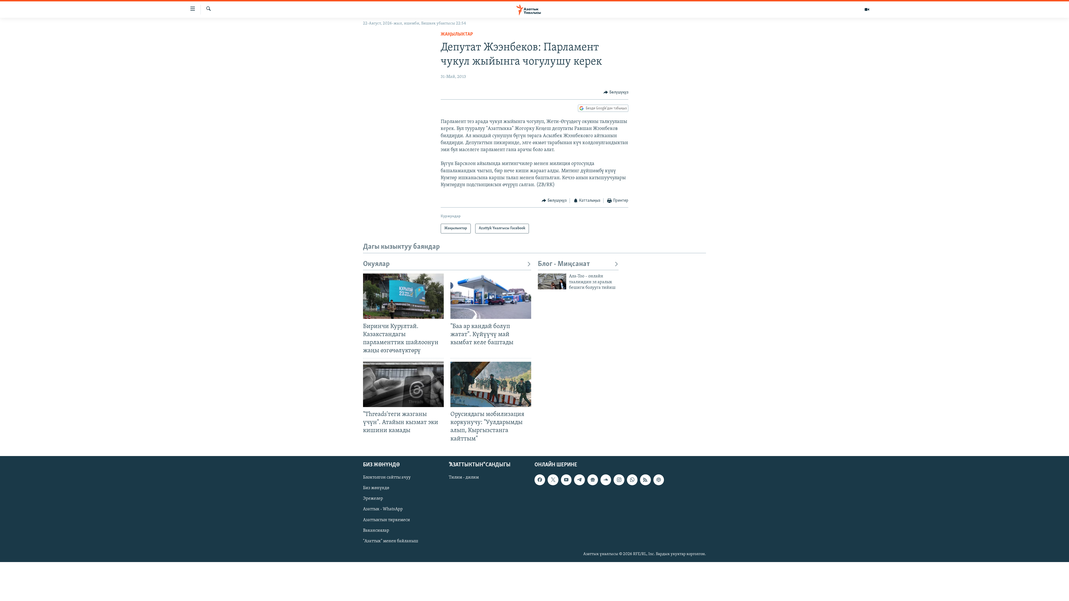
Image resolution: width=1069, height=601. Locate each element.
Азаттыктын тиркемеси (386, 520)
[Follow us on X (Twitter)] (553, 479)
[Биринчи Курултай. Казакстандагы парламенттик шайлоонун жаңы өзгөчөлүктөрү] (403, 296)
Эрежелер (373, 498)
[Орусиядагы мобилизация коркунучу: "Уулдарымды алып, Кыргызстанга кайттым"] (490, 384)
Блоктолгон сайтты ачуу (387, 477)
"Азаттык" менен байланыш (390, 541)
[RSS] (645, 479)
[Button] (616, 92)
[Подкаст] (658, 479)
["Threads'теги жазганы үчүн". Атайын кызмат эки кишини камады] (403, 384)
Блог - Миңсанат (564, 264)
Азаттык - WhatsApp (383, 509)
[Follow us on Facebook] (539, 479)
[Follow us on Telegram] (579, 479)
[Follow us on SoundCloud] (605, 479)
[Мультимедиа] (867, 9)
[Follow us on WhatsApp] (632, 479)
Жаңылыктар (457, 34)
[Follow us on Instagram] (619, 479)
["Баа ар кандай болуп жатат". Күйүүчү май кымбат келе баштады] (490, 296)
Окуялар (376, 264)
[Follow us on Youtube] (566, 479)
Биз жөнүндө (376, 488)
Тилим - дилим (464, 477)
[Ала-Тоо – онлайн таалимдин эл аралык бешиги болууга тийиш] (552, 281)
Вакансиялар (376, 530)
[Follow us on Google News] (592, 479)
